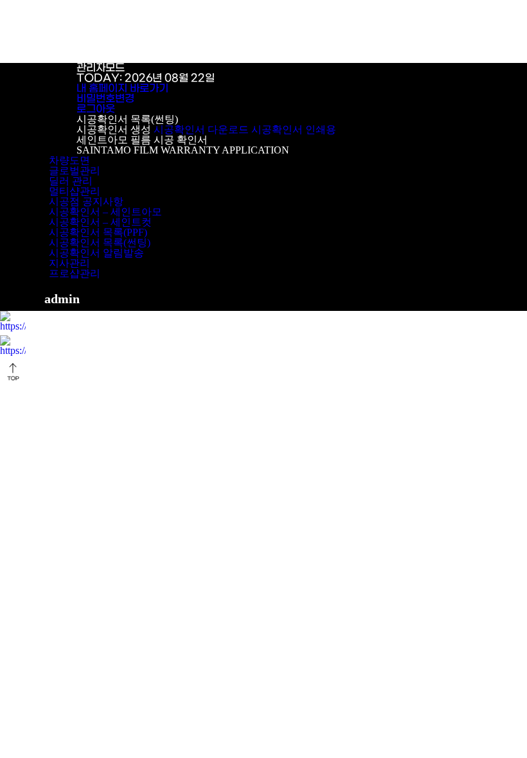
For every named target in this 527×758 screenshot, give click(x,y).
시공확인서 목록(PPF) (98, 232)
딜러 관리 (71, 180)
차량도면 (69, 160)
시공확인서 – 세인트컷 (100, 221)
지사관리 (69, 263)
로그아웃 (95, 109)
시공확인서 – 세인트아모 (105, 211)
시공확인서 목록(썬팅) (99, 242)
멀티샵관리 (74, 191)
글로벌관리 (74, 170)
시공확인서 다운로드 (201, 129)
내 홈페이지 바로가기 (122, 88)
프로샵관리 (74, 273)
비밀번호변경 (105, 99)
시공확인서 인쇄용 (293, 129)
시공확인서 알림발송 (96, 252)
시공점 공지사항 (86, 201)
